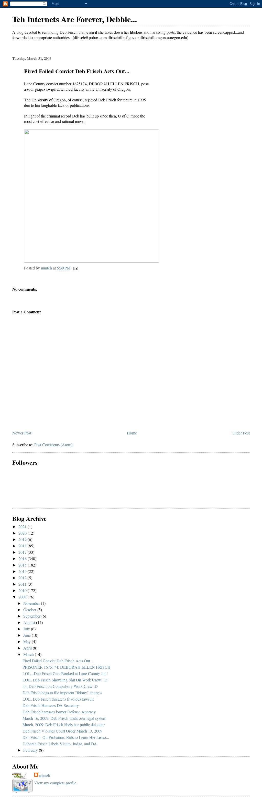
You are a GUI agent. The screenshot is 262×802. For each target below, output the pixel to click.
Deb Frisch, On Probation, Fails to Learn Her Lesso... (66, 737)
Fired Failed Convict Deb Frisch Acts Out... (58, 660)
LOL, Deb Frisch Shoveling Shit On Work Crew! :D (65, 679)
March (29, 654)
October (30, 609)
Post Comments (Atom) (53, 444)
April (28, 648)
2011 (23, 584)
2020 (23, 533)
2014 (23, 571)
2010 (23, 590)
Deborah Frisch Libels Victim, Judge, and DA (60, 743)
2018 (23, 545)
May (27, 641)
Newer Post (21, 432)
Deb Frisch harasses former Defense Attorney (59, 711)
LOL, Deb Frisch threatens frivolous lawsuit (58, 699)
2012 (23, 577)
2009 (23, 596)
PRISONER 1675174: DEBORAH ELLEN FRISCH (67, 667)
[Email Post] (75, 267)
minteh (44, 775)
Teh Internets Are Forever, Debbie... (74, 19)
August (29, 622)
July (27, 628)
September (32, 616)
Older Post (241, 432)
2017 (23, 552)
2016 (23, 558)
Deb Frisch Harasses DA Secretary (51, 705)
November (32, 603)
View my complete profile (55, 782)
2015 (23, 565)
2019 (23, 539)
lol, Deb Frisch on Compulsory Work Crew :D (60, 686)
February (31, 750)
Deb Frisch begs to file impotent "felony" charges (62, 692)
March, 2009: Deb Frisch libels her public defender (64, 724)
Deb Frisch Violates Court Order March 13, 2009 (62, 731)
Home (132, 432)
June (27, 635)
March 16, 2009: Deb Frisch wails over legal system (64, 718)
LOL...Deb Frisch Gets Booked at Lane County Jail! (65, 673)
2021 (23, 526)
